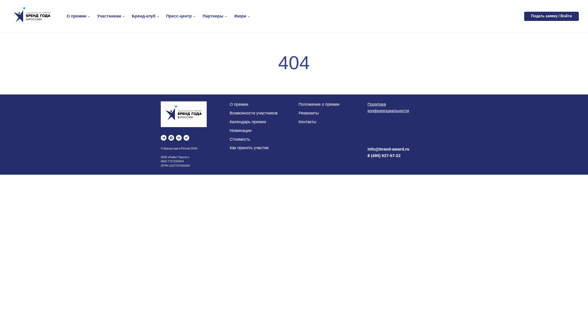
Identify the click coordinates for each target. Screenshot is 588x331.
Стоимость (240, 139)
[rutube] (186, 138)
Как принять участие (249, 148)
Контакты (307, 122)
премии (240, 104)
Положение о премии (319, 104)
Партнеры (213, 16)
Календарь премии (248, 122)
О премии (76, 16)
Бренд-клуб (143, 16)
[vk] (179, 138)
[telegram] (164, 138)
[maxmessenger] (171, 138)
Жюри (240, 16)
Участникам (109, 16)
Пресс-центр (179, 16)
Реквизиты (309, 113)
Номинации (241, 130)
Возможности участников (254, 113)
